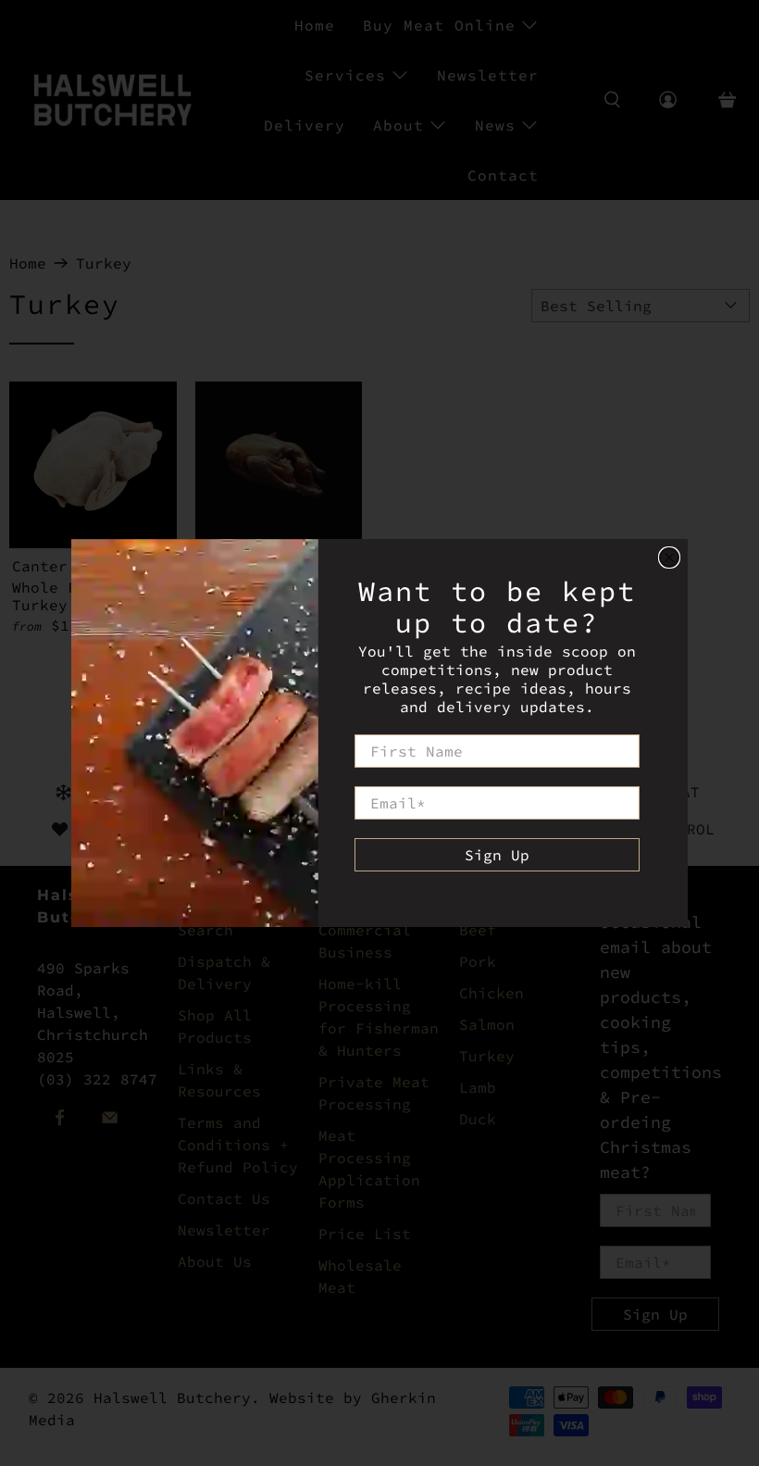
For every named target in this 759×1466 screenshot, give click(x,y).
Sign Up (497, 855)
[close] (669, 557)
